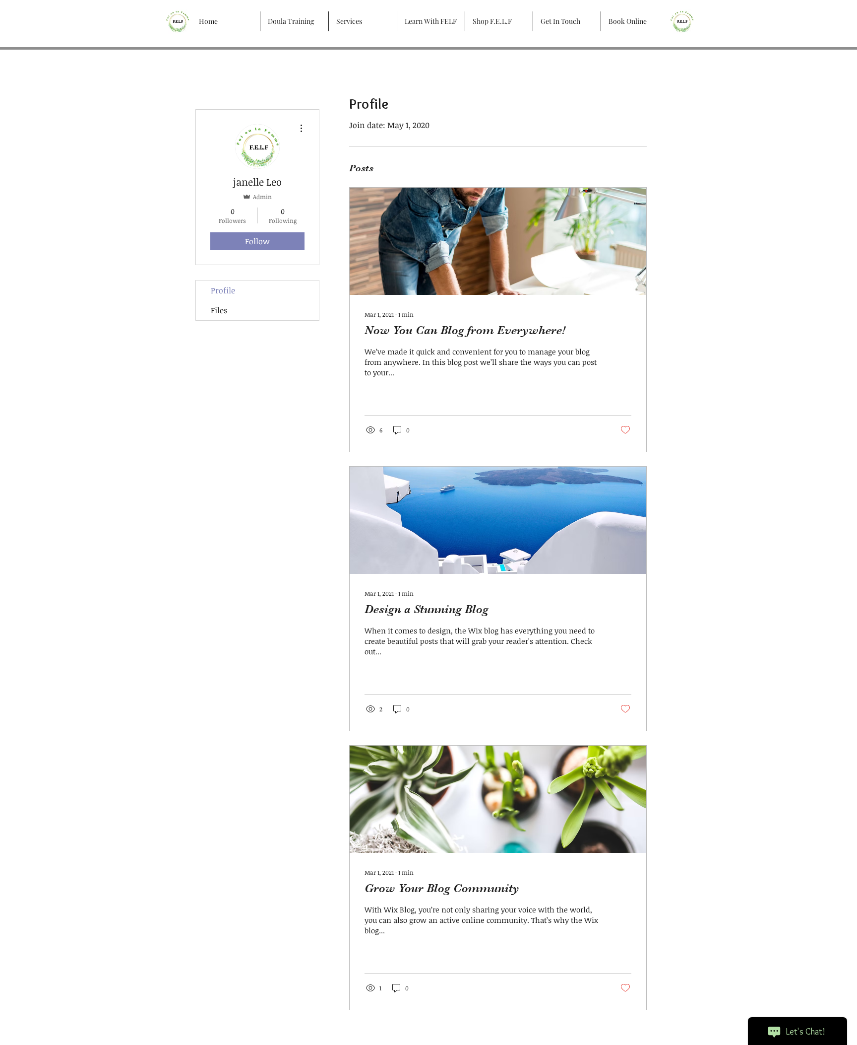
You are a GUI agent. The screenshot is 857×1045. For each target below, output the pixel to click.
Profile (223, 290)
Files (219, 310)
